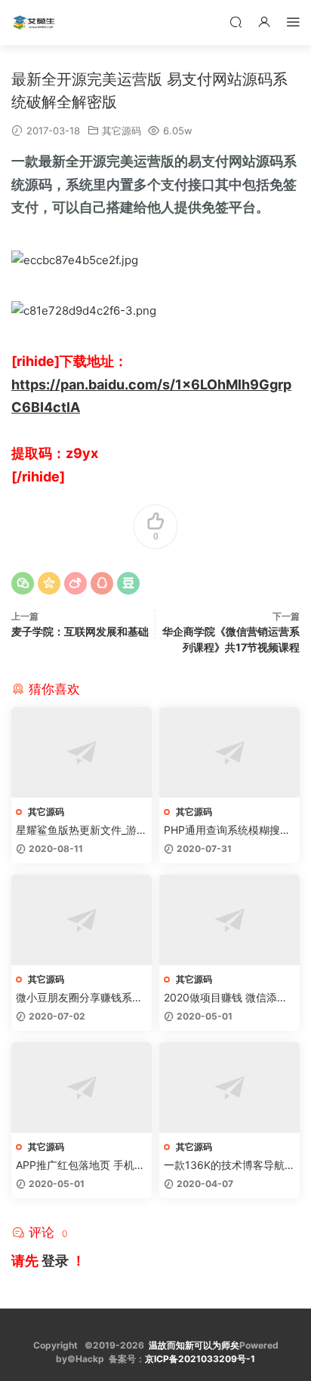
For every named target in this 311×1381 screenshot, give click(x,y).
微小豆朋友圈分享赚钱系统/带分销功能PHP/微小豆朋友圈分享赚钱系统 (81, 998)
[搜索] (235, 21)
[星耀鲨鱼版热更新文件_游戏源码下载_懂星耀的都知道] (81, 752)
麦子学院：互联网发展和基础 (80, 631)
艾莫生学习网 (34, 22)
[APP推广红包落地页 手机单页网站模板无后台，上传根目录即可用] (81, 1087)
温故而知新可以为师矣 (194, 1345)
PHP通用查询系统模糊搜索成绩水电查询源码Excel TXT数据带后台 (227, 830)
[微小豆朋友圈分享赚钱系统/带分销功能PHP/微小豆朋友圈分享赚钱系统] (81, 920)
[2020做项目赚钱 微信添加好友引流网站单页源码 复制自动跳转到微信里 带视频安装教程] (229, 920)
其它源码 (121, 131)
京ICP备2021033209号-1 (200, 1358)
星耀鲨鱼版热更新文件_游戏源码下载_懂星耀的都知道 (81, 830)
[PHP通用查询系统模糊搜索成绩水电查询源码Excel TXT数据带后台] (229, 752)
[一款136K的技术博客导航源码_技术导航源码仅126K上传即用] (229, 1087)
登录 (55, 1261)
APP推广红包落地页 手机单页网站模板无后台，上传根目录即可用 (80, 1165)
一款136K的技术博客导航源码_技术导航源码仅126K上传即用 (229, 1165)
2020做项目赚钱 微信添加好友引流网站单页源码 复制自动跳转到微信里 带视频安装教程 (229, 998)
